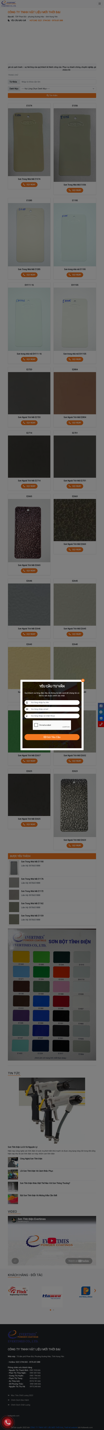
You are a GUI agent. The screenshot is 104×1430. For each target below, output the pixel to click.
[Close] (83, 680)
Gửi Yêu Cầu (53, 737)
